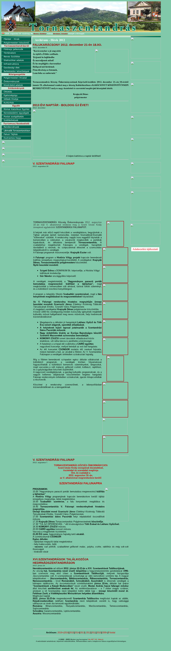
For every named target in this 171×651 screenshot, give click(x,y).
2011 (93, 632)
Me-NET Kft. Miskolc (96, 639)
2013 (82, 632)
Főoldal (111, 632)
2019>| (60, 632)
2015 (71, 632)
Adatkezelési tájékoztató (145, 249)
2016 (66, 632)
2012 (88, 632)
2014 (77, 632)
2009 (105, 632)
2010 (99, 632)
